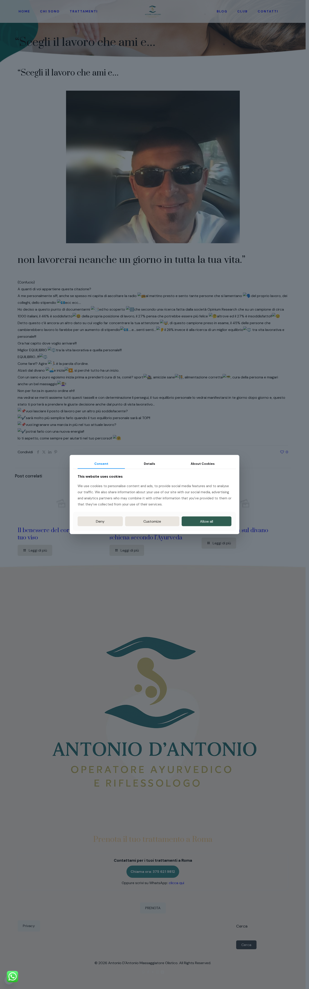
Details (149, 463)
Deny (100, 521)
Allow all (206, 521)
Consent (101, 463)
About (203, 463)
